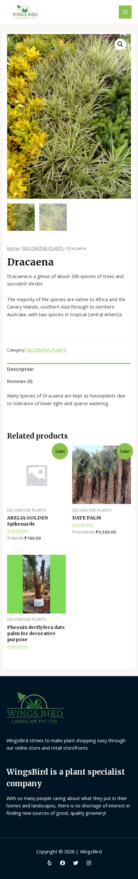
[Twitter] (75, 863)
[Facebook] (62, 863)
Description (20, 369)
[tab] (69, 369)
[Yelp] (49, 863)
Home (13, 248)
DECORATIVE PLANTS (43, 248)
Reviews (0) (19, 381)
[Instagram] (88, 863)
